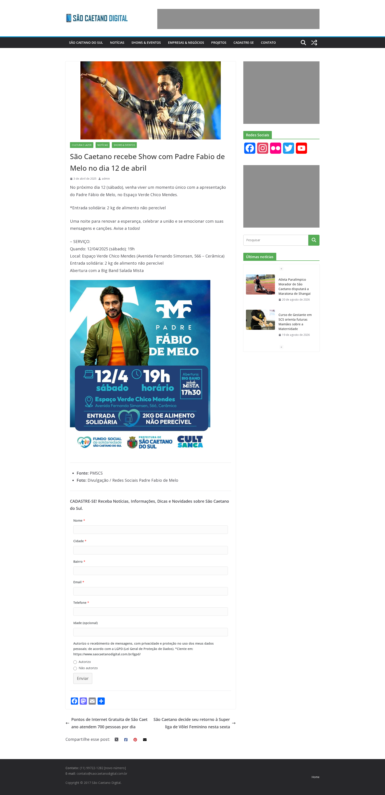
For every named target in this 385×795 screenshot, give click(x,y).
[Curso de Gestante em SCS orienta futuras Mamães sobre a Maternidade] (260, 320)
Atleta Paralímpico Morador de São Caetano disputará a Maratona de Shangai (295, 286)
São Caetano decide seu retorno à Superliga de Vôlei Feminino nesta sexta (192, 723)
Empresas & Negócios (186, 42)
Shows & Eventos (146, 42)
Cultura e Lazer (82, 145)
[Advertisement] (238, 19)
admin (106, 179)
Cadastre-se (243, 42)
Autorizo (85, 662)
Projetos (218, 42)
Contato (268, 42)
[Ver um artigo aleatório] (314, 42)
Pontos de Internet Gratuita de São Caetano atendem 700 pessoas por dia (109, 723)
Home (315, 777)
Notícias (117, 42)
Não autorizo (88, 668)
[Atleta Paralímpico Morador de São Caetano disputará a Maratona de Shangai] (260, 284)
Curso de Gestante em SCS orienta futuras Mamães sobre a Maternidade (295, 322)
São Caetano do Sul (86, 42)
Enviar (83, 678)
